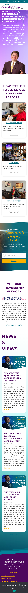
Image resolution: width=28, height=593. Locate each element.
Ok (14, 590)
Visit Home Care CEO (14, 325)
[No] (26, 587)
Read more (7, 409)
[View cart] (8, 1)
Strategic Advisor (14, 201)
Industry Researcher (14, 123)
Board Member (14, 163)
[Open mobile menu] (26, 6)
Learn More (14, 134)
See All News (14, 534)
